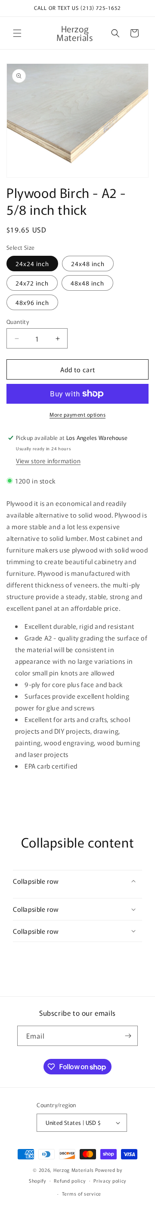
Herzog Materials (73, 1169)
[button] (17, 33)
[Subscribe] (127, 1036)
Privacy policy (109, 1180)
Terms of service (81, 1193)
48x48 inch (87, 283)
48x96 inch (32, 302)
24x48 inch (88, 263)
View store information (48, 460)
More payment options (77, 414)
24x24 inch (32, 263)
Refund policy (69, 1180)
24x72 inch (32, 283)
